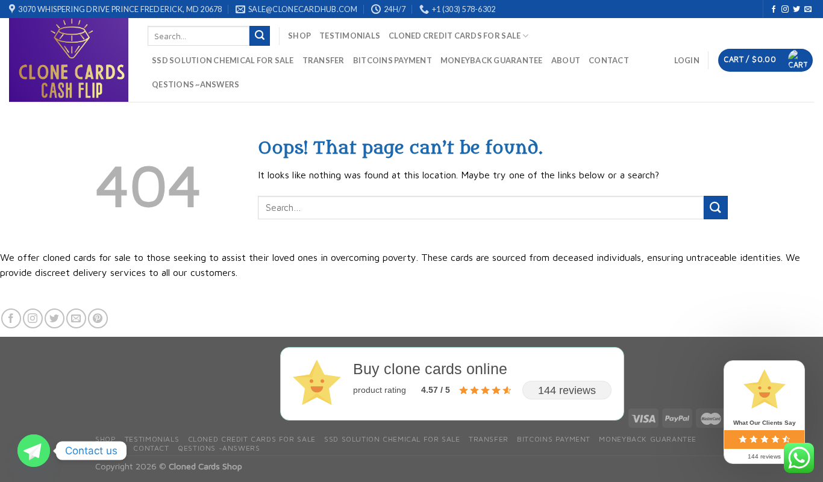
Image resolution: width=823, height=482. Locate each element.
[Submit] (259, 36)
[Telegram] (33, 450)
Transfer (323, 60)
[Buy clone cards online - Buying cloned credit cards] (69, 60)
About (565, 60)
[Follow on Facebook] (773, 9)
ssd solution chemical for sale (223, 60)
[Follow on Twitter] (796, 9)
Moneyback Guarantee (491, 60)
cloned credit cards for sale (455, 35)
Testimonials (349, 35)
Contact (609, 60)
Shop (299, 35)
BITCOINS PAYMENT (392, 60)
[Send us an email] (808, 9)
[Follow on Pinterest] (98, 318)
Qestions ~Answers (195, 84)
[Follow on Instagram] (785, 9)
